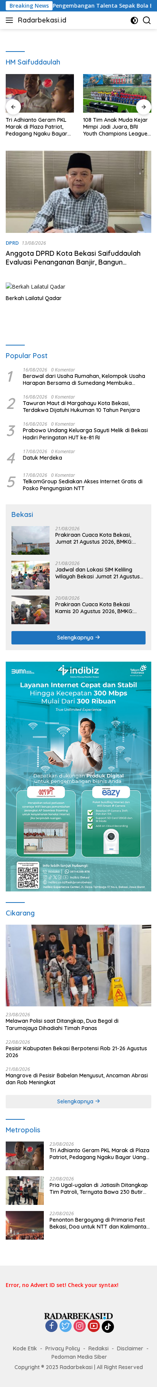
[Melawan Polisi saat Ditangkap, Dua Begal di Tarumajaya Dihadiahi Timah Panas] (78, 966)
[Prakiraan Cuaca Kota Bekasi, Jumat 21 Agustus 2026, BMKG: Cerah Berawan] (30, 540)
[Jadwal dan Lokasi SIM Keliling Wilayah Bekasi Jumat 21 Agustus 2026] (30, 575)
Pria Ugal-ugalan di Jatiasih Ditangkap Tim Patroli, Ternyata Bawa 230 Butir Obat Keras (99, 1188)
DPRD (12, 242)
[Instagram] (80, 1326)
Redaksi (98, 1348)
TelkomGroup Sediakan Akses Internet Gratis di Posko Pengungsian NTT (83, 485)
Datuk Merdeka (42, 457)
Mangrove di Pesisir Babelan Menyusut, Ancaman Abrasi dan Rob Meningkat (77, 1079)
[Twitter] (65, 1326)
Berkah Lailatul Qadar (34, 298)
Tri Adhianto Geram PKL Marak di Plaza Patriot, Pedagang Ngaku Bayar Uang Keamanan (36, 126)
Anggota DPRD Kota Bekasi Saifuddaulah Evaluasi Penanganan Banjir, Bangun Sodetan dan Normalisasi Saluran (73, 262)
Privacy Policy (62, 1348)
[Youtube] (94, 1326)
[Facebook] (51, 1326)
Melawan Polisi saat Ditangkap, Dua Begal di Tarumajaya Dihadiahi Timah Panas (62, 1024)
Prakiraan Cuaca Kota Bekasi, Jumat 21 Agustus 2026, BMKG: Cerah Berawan (94, 538)
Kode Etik (25, 1348)
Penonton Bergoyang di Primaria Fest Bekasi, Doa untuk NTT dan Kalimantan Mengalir (99, 1223)
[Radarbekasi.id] (78, 1315)
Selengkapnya (76, 637)
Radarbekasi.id (42, 20)
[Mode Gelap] (134, 20)
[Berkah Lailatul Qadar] (42, 286)
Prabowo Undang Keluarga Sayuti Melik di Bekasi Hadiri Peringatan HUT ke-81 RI (85, 434)
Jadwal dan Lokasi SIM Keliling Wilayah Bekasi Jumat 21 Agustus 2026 (97, 573)
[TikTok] (108, 1327)
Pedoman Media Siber (79, 1356)
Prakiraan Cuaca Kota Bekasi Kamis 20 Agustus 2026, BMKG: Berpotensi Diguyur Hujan (94, 608)
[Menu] (11, 20)
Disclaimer (130, 1348)
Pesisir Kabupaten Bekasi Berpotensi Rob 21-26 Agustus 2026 (76, 1052)
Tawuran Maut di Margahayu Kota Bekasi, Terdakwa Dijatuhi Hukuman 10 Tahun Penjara (81, 406)
